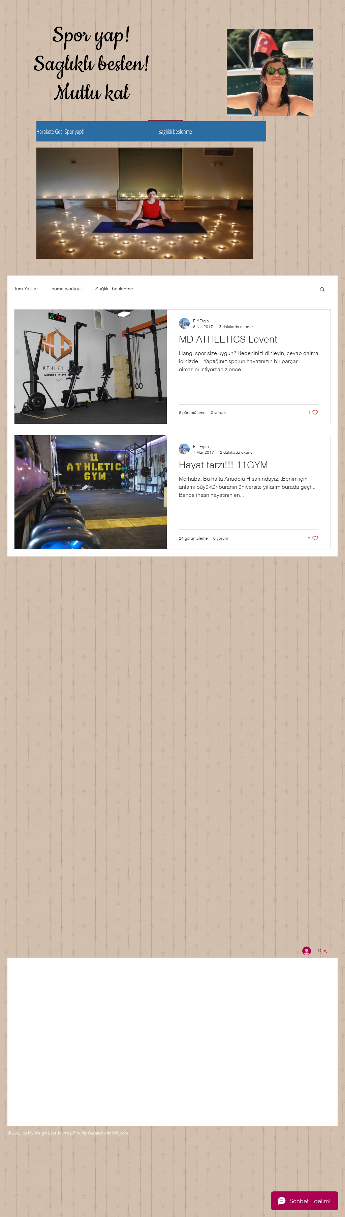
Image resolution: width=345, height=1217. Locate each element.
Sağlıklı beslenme (114, 289)
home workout (67, 289)
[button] (322, 289)
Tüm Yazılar (26, 289)
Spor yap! (91, 35)
